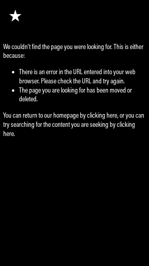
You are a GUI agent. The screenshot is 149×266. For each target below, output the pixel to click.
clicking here (102, 115)
